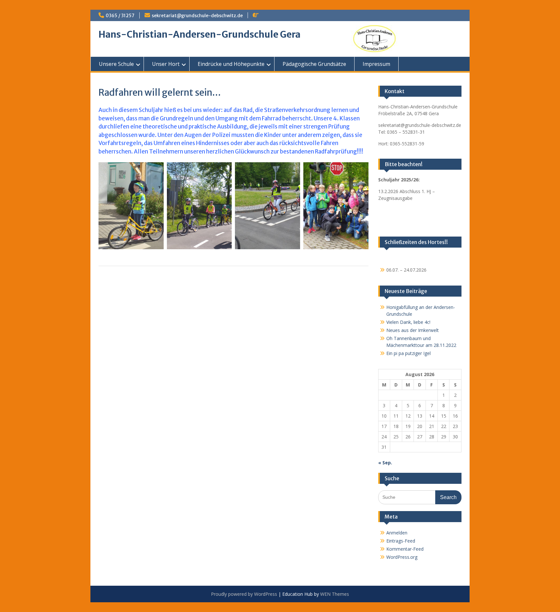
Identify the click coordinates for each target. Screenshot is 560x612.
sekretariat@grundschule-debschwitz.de (197, 15)
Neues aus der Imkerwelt (412, 330)
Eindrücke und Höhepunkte (231, 63)
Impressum (376, 63)
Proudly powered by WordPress (244, 594)
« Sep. (385, 462)
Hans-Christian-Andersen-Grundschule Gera (199, 34)
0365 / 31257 (120, 15)
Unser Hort (166, 63)
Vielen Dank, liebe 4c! (408, 322)
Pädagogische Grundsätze (314, 63)
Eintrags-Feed (400, 541)
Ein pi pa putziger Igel (408, 353)
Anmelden (396, 533)
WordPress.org (401, 557)
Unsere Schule (116, 63)
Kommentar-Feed (405, 549)
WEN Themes (334, 594)
